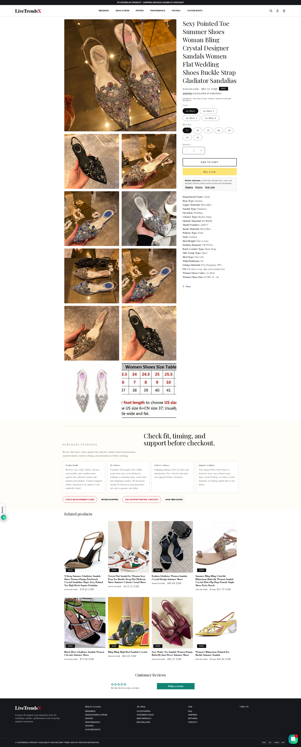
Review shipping (109, 499)
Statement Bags (145, 715)
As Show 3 (191, 117)
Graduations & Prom (96, 715)
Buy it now (210, 171)
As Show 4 (210, 117)
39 (187, 137)
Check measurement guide (79, 499)
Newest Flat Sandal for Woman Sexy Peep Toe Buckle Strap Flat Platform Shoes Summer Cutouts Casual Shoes (127, 579)
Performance (157, 11)
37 (187, 130)
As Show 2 (208, 110)
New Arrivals (144, 718)
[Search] (271, 11)
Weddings (104, 11)
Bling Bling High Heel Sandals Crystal (127, 652)
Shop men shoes (174, 499)
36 (197, 130)
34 (229, 130)
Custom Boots (194, 11)
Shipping (187, 93)
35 (208, 130)
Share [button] (188, 286)
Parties (140, 11)
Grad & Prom (122, 11)
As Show (190, 110)
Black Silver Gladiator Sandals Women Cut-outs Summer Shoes (84, 653)
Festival (176, 11)
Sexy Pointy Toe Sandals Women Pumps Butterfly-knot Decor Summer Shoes (172, 653)
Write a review (176, 686)
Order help (210, 187)
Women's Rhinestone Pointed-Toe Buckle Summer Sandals (212, 653)
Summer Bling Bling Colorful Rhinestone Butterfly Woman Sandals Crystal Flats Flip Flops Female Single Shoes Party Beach (214, 581)
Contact (192, 722)
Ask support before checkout (141, 499)
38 (197, 137)
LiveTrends (28, 10)
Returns (199, 187)
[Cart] (284, 11)
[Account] (277, 11)
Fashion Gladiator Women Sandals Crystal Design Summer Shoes (169, 578)
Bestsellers (143, 722)
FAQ (190, 711)
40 (218, 130)
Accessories (143, 711)
